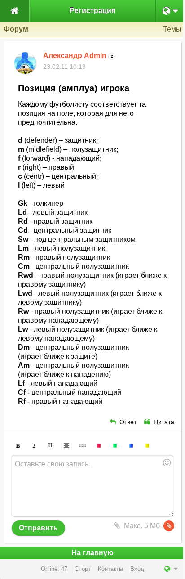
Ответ (128, 422)
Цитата (164, 422)
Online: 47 (54, 568)
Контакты (110, 568)
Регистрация (92, 10)
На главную (92, 552)
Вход (137, 568)
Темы (172, 29)
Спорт (83, 568)
